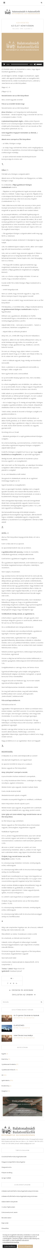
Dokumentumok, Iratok (9, 1212)
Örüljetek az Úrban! (23, 995)
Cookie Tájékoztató (8, 1207)
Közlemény (5, 1086)
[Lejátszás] (4, 64)
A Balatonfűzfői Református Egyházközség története (19, 1196)
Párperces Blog (7, 1172)
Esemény (5, 1059)
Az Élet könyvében (22, 26)
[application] (22, 64)
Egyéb (16, 1028)
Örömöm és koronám (22, 990)
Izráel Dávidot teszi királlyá (23, 1035)
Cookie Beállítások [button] (10, 1246)
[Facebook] (7, 983)
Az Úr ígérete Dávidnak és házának (26, 1015)
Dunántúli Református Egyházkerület (14, 1156)
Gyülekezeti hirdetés (9, 1064)
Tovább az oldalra (23, 1110)
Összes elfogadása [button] (25, 1246)
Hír (2, 1075)
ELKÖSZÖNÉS (19, 1025)
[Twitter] (10, 983)
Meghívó (5, 1091)
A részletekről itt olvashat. (11, 1242)
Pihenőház (5, 1228)
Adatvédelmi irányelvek (10, 1201)
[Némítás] (35, 64)
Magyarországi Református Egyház (13, 1162)
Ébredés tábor (6, 1218)
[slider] (39, 64)
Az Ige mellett (6, 1178)
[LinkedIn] (16, 983)
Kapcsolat (5, 1223)
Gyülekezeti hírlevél (8, 1070)
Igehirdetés (22, 23)
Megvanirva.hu (7, 1167)
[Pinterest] (13, 983)
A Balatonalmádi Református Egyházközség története (20, 1191)
